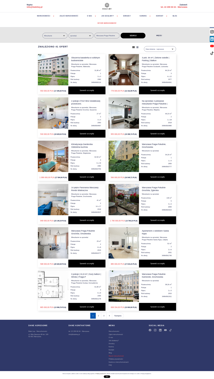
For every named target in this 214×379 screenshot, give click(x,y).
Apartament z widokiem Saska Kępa (155, 232)
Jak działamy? (107, 16)
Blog (175, 16)
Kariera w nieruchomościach (119, 362)
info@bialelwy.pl (34, 7)
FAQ (110, 365)
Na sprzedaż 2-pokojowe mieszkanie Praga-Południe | (154, 102)
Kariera (143, 16)
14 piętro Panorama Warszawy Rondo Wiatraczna (85, 188)
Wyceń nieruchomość (107, 23)
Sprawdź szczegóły (87, 90)
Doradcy (127, 16)
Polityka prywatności (116, 359)
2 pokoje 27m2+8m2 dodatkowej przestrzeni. (85, 102)
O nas (89, 16)
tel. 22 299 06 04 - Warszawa (174, 7)
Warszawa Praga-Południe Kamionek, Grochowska (154, 275)
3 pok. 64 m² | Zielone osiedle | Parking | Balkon (155, 59)
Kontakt (159, 16)
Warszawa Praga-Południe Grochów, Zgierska (154, 188)
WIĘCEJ (159, 35)
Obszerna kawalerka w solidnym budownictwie (85, 59)
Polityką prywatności (101, 373)
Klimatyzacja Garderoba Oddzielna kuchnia (82, 145)
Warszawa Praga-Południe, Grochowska (154, 145)
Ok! (107, 376)
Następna (117, 316)
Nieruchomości (43, 16)
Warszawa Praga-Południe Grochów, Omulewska (83, 232)
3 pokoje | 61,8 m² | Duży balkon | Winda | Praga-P (86, 275)
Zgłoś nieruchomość (69, 16)
